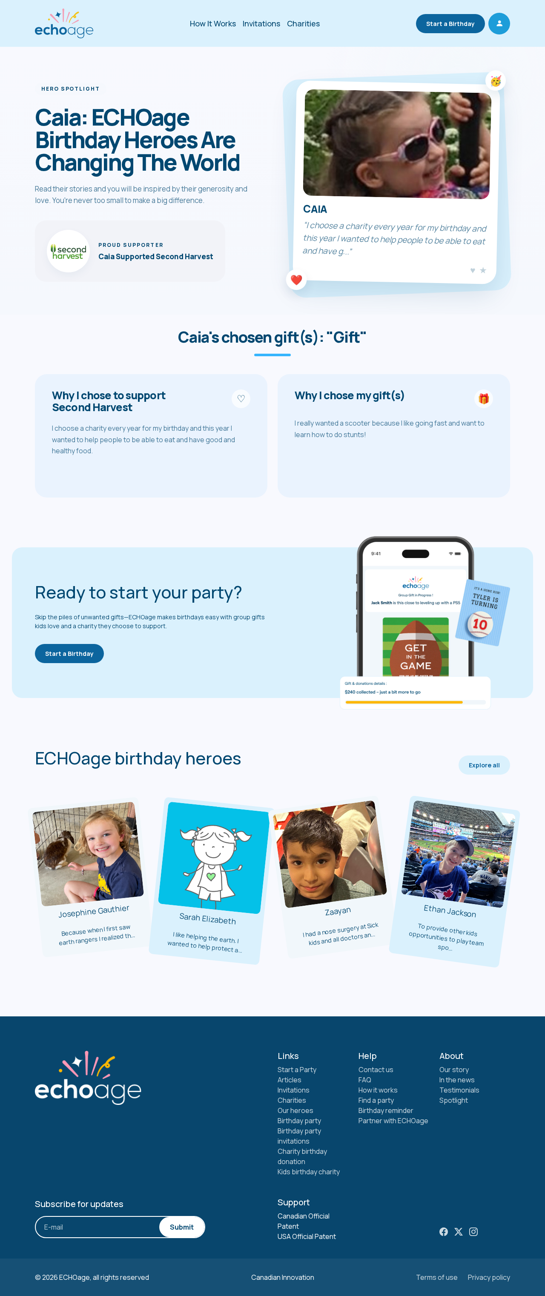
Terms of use (437, 1277)
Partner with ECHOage (393, 1120)
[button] (499, 23)
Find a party (376, 1100)
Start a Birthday (450, 24)
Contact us (376, 1069)
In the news (457, 1079)
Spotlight (453, 1100)
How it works (378, 1090)
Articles (289, 1079)
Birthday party (299, 1120)
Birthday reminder (386, 1110)
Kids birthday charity (309, 1171)
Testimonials (459, 1090)
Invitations (261, 23)
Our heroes (295, 1110)
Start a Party (297, 1069)
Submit (182, 1227)
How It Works (213, 23)
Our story (454, 1069)
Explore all (484, 765)
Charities (303, 23)
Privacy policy (489, 1277)
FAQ (365, 1079)
